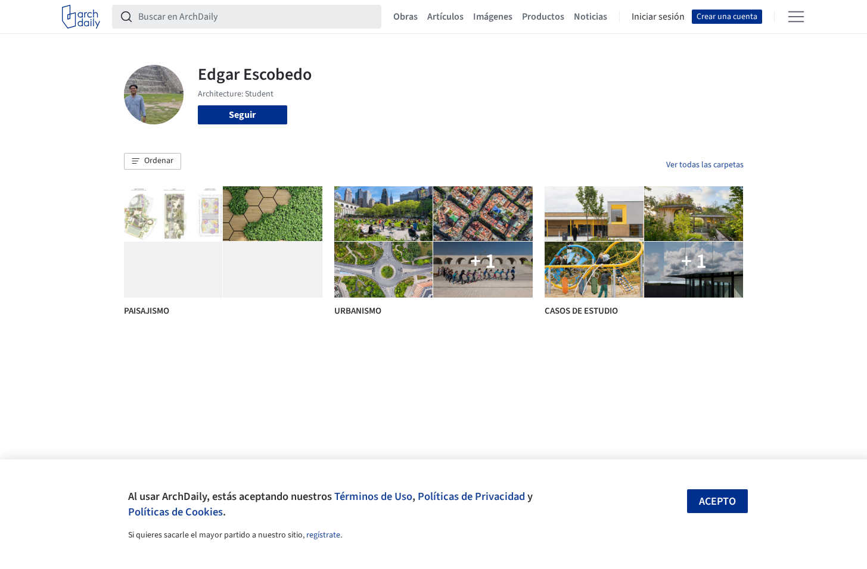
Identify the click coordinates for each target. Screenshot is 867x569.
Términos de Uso (373, 496)
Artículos (445, 16)
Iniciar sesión (658, 16)
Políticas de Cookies (175, 512)
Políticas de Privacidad (471, 496)
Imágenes (492, 16)
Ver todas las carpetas (705, 165)
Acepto (717, 501)
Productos (543, 16)
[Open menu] (796, 16)
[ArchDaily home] (81, 17)
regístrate (323, 535)
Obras (405, 16)
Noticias (590, 16)
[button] (152, 161)
